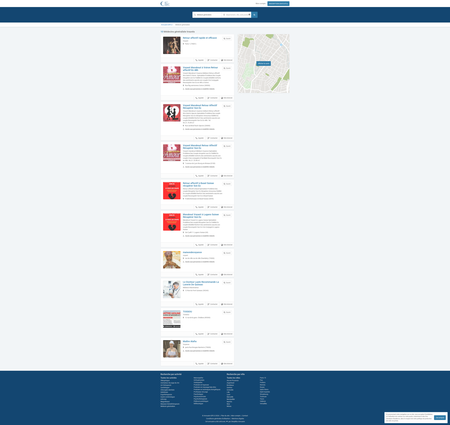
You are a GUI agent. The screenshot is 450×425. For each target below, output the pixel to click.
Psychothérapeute (200, 399)
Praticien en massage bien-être (205, 387)
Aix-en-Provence (232, 380)
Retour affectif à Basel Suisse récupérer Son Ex (198, 184)
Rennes (262, 385)
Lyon (228, 394)
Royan (262, 387)
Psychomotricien (200, 396)
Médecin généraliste (168, 406)
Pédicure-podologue (201, 401)
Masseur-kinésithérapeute (170, 404)
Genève (229, 387)
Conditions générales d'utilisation (218, 418)
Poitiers (262, 382)
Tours (262, 399)
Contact (245, 416)
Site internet (228, 60)
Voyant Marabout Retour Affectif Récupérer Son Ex (200, 106)
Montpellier (231, 399)
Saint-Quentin (265, 392)
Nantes (229, 402)
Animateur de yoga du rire (170, 383)
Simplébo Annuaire (238, 421)
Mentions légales (238, 418)
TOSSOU (187, 311)
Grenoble (230, 390)
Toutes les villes (233, 378)
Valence (263, 401)
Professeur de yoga (201, 392)
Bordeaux (230, 385)
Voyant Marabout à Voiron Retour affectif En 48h (200, 68)
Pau (261, 380)
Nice (228, 404)
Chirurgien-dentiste (168, 390)
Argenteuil (230, 383)
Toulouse (263, 396)
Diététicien (164, 392)
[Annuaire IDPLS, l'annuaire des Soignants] (165, 3)
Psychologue (198, 394)
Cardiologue (165, 387)
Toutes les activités (169, 378)
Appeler (201, 60)
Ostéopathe (198, 382)
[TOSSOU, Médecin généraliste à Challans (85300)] (171, 319)
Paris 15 (263, 378)
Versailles (263, 403)
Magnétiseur (165, 402)
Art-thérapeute (166, 385)
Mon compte (261, 3)
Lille (228, 392)
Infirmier (164, 399)
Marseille (230, 397)
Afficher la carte (263, 63)
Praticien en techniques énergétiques (207, 389)
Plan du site (225, 416)
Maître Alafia (190, 341)
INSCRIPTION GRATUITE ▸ (278, 4)
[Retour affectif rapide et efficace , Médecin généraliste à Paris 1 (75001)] (171, 45)
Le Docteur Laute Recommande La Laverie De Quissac (201, 283)
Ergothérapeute (166, 394)
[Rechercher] (254, 15)
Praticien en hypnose (201, 385)
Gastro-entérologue (168, 397)
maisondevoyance (192, 252)
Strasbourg (264, 394)
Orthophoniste (199, 380)
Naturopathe (198, 378)
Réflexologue (198, 403)
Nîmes (229, 406)
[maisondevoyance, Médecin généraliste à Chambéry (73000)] (171, 259)
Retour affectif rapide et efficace (200, 37)
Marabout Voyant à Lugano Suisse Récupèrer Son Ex (201, 215)
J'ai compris (440, 418)
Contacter (214, 60)
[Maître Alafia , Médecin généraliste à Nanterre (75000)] (171, 349)
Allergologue (165, 380)
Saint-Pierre (264, 389)
